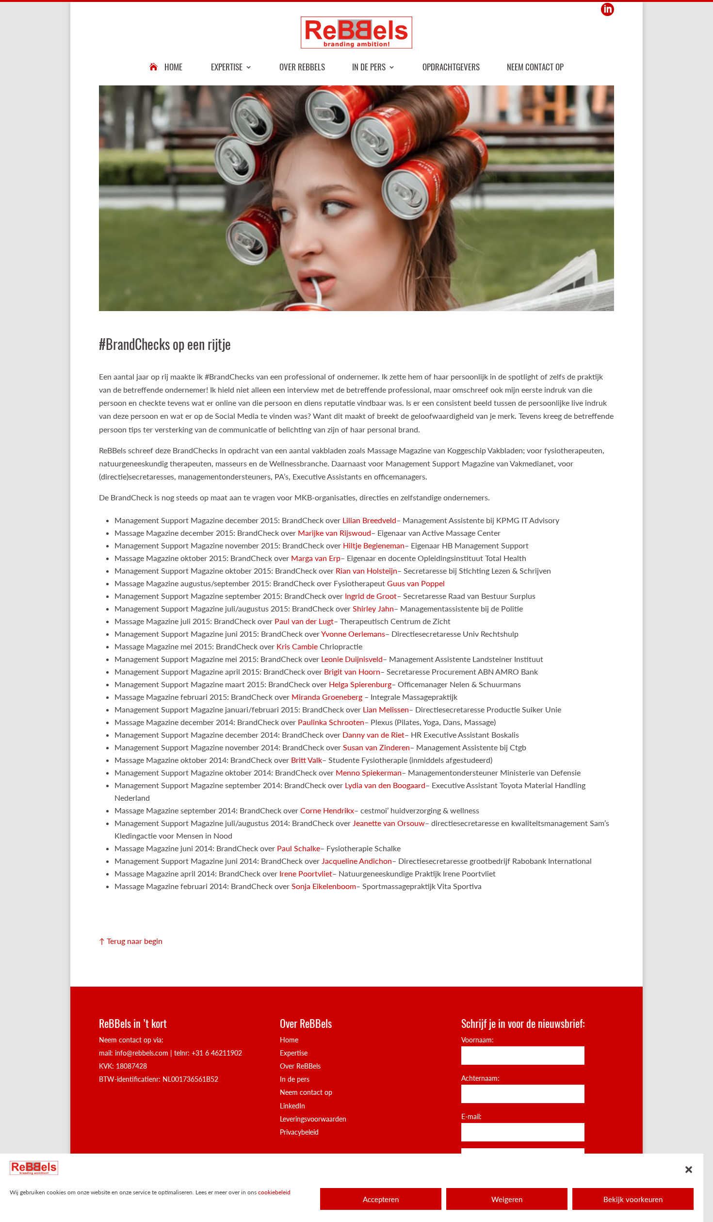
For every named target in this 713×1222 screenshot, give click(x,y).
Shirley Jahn (373, 608)
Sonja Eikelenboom (324, 886)
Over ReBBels (302, 67)
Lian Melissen (386, 709)
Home (173, 67)
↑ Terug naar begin (130, 940)
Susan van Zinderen (376, 747)
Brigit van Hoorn (352, 671)
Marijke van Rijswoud (334, 532)
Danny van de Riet (373, 734)
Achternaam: (480, 1078)
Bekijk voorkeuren (633, 1199)
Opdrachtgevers (451, 67)
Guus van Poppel (415, 583)
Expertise (227, 67)
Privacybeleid (299, 1132)
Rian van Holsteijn (366, 570)
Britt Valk (306, 759)
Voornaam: (477, 1040)
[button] (689, 1169)
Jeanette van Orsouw (389, 822)
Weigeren (506, 1199)
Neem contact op (535, 67)
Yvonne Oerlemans (353, 633)
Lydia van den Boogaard (385, 785)
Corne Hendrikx (327, 810)
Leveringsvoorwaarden (313, 1119)
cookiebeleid (274, 1192)
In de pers (369, 67)
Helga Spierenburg (360, 684)
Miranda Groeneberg (328, 696)
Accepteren (381, 1199)
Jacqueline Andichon (357, 860)
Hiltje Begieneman (374, 545)
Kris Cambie (297, 646)
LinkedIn (292, 1106)
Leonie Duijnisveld (352, 658)
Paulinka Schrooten (331, 722)
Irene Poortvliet (305, 873)
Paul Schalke (298, 848)
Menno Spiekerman (369, 772)
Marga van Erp (315, 557)
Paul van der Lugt (304, 621)
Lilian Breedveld (369, 520)
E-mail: (471, 1116)
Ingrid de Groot (371, 595)
